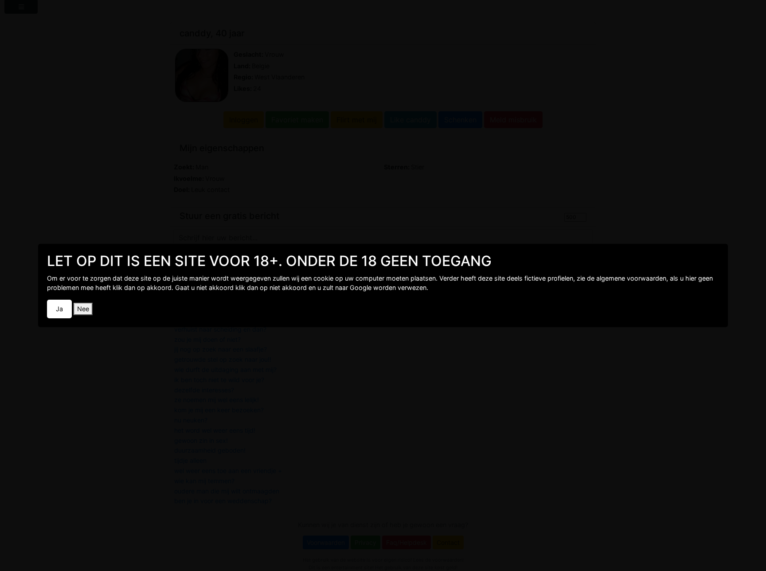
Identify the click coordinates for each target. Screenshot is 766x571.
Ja (59, 309)
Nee (83, 309)
